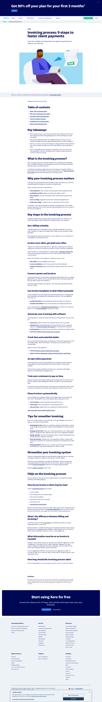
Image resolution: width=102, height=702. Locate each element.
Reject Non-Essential (73, 695)
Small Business (30, 18)
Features (20, 18)
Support (58, 18)
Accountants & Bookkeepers (44, 18)
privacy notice (42, 696)
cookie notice (34, 696)
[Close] (89, 692)
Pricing (13, 18)
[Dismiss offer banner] (98, 2)
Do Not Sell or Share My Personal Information (23, 699)
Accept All (73, 699)
